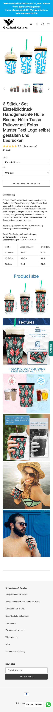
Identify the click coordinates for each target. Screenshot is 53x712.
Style (5, 157)
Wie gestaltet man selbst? (16, 594)
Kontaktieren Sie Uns (14, 609)
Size (5, 168)
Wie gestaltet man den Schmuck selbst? (23, 601)
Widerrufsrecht (11, 637)
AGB (7, 644)
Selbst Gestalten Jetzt (26, 184)
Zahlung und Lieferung (15, 630)
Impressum (10, 623)
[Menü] (48, 24)
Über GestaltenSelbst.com (17, 616)
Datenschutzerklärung (15, 651)
